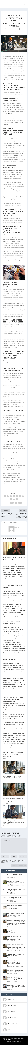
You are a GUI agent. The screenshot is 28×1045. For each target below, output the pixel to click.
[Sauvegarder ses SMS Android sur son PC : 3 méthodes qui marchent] (5, 890)
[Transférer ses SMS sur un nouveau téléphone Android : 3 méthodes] (5, 898)
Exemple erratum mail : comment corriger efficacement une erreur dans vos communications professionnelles (16, 963)
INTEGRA (10, 113)
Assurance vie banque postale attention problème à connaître (15, 971)
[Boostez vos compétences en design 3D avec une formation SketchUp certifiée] (5, 906)
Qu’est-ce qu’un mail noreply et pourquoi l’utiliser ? (15, 954)
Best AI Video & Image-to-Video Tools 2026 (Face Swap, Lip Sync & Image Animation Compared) (16, 986)
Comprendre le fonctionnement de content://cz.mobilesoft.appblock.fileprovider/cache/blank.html (16, 947)
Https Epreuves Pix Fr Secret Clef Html (15, 930)
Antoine (10, 29)
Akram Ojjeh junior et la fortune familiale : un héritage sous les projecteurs (12, 778)
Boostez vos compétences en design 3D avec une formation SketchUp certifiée (15, 907)
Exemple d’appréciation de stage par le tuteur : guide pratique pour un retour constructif (14, 822)
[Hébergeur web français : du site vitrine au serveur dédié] (5, 915)
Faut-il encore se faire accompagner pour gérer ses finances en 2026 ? (14, 978)
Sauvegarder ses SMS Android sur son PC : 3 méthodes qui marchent (16, 891)
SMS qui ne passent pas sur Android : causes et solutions (14, 875)
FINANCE (15, 973)
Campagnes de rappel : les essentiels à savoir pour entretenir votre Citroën (14, 938)
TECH (15, 877)
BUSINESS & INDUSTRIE (19, 885)
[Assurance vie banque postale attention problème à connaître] (5, 971)
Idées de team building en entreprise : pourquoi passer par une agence (15, 883)
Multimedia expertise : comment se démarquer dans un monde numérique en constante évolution (13, 800)
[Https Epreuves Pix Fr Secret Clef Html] (5, 931)
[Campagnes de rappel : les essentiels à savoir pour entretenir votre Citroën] (5, 938)
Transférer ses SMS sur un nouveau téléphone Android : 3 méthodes (15, 899)
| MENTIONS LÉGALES (19, 1038)
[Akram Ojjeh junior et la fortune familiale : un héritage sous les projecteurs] (14, 767)
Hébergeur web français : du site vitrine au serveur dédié (15, 914)
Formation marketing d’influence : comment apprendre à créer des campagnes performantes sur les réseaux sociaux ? (16, 922)
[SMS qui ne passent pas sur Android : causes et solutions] (5, 876)
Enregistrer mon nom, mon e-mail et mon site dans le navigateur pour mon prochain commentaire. (13, 861)
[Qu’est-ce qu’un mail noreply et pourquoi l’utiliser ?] (5, 955)
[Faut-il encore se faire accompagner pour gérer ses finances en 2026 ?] (5, 978)
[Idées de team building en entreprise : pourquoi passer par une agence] (5, 882)
